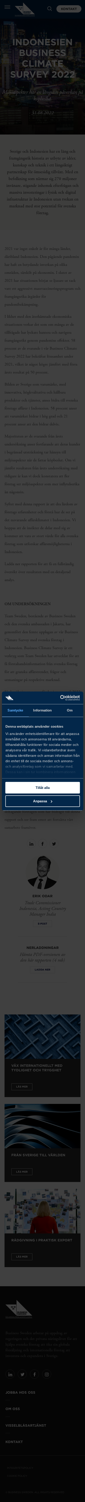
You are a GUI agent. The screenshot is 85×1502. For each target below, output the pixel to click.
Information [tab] (42, 710)
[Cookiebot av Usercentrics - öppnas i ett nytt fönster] (60, 698)
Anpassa (40, 801)
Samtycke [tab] (15, 710)
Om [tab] (70, 710)
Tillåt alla (43, 788)
